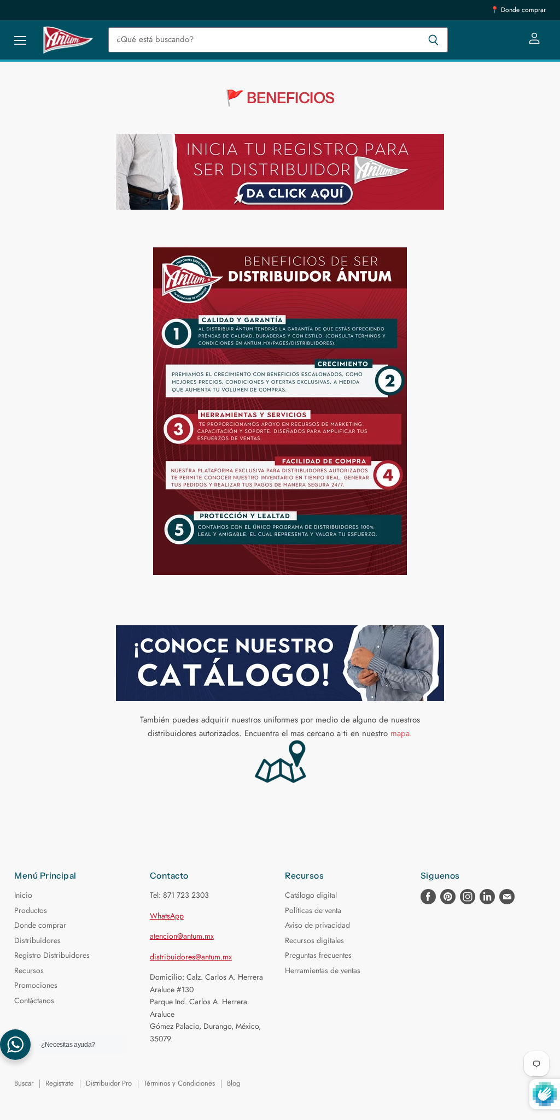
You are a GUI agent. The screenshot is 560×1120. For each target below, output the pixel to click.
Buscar (23, 1083)
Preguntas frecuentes (318, 955)
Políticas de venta (313, 910)
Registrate (59, 1083)
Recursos (29, 970)
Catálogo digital (311, 895)
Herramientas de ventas (322, 970)
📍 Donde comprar (518, 10)
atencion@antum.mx (182, 936)
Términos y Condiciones (179, 1083)
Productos (30, 910)
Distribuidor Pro (109, 1083)
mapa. (401, 733)
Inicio (23, 895)
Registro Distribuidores (52, 955)
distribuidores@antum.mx (191, 956)
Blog (233, 1083)
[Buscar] (433, 39)
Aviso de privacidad (317, 925)
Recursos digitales (314, 940)
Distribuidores (37, 940)
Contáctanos (34, 1000)
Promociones (35, 985)
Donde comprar (40, 925)
